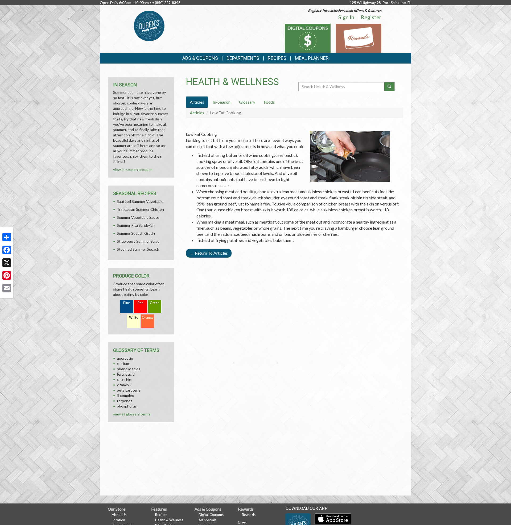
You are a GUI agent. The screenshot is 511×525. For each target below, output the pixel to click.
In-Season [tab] (221, 101)
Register (371, 17)
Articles (197, 112)
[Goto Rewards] (358, 37)
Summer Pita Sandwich (136, 225)
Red (140, 303)
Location (118, 520)
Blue (126, 303)
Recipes (277, 58)
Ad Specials (207, 520)
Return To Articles (209, 252)
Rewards (249, 515)
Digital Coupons (211, 515)
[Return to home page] (149, 25)
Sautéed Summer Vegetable (140, 201)
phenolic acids (128, 369)
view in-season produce (133, 169)
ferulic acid (126, 374)
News (242, 522)
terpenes (124, 400)
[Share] (6, 237)
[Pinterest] (6, 275)
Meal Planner (312, 58)
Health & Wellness (169, 520)
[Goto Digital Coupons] (308, 37)
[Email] (6, 288)
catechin (124, 379)
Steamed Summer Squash (138, 249)
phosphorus (127, 406)
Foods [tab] (269, 101)
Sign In (346, 17)
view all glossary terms (131, 414)
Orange (148, 318)
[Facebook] (6, 250)
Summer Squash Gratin (136, 233)
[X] (6, 262)
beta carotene (129, 390)
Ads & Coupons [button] (200, 58)
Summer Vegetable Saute (138, 217)
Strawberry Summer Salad (138, 241)
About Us (119, 515)
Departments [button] (242, 58)
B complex (125, 395)
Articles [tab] (197, 101)
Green (154, 303)
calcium (123, 363)
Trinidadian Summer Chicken (140, 209)
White (133, 318)
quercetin (125, 358)
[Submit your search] (389, 86)
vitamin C (124, 385)
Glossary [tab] (247, 101)
